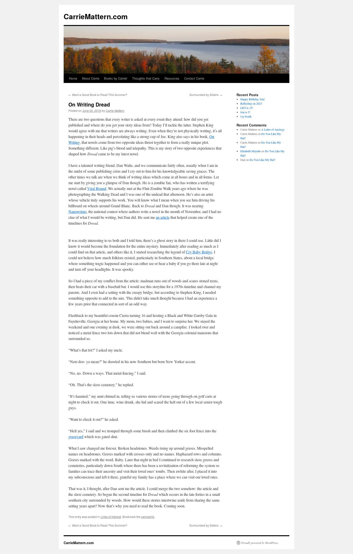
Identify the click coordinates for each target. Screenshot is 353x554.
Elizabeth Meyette (250, 151)
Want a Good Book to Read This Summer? (97, 95)
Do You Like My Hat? (262, 160)
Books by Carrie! (115, 78)
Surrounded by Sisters (205, 95)
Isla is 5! (245, 112)
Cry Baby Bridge (199, 251)
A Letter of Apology (273, 129)
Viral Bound (96, 188)
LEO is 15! (246, 108)
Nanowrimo (77, 211)
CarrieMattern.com (96, 16)
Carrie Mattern (115, 110)
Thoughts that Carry (146, 78)
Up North (245, 116)
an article (163, 217)
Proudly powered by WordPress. (260, 543)
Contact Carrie (194, 78)
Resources (171, 78)
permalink (147, 517)
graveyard (75, 436)
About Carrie (90, 78)
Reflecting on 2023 (251, 103)
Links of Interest (111, 517)
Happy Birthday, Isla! (252, 99)
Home (73, 78)
